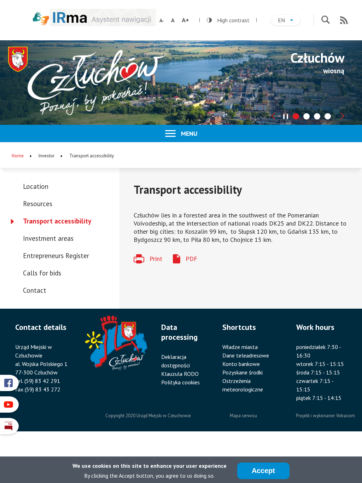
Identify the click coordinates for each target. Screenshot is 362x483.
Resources (37, 203)
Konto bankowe (241, 363)
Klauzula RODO (180, 373)
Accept (263, 471)
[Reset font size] (173, 20)
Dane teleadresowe (245, 355)
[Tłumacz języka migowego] (41, 18)
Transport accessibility (57, 221)
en (289, 21)
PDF (191, 259)
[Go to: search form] (325, 20)
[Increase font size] (185, 20)
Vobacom (345, 416)
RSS (344, 20)
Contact (34, 290)
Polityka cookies (180, 382)
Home (18, 156)
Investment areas (48, 238)
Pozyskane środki (242, 372)
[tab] (296, 116)
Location (35, 186)
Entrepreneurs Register (56, 255)
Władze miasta (240, 346)
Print (156, 259)
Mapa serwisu (243, 416)
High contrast (228, 20)
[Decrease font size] (161, 20)
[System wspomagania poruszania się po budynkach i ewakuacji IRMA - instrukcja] (103, 24)
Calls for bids (42, 273)
